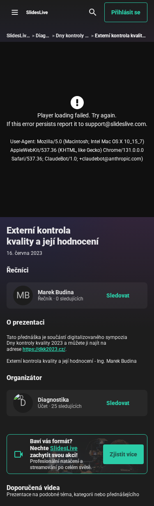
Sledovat (117, 295)
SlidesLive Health (25, 36)
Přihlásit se (125, 12)
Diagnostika (49, 36)
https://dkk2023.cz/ (44, 349)
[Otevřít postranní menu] (15, 12)
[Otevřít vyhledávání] (93, 12)
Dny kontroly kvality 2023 (84, 36)
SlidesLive (64, 448)
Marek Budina (56, 292)
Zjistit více (123, 454)
